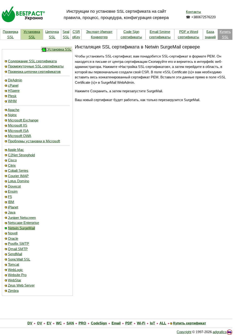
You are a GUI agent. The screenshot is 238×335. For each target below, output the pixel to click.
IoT (152, 323)
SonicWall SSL (19, 259)
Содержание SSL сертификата (32, 61)
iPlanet (13, 207)
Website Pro (17, 275)
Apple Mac (16, 150)
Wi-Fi (141, 323)
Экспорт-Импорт (99, 32)
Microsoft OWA (19, 136)
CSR (76, 32)
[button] (37, 308)
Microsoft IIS (17, 125)
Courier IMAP (18, 176)
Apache (13, 110)
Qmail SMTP (18, 249)
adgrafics (220, 332)
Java (11, 212)
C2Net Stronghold (21, 155)
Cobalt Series (18, 170)
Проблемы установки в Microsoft (34, 141)
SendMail (15, 254)
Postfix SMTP (18, 244)
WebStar (14, 280)
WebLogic (15, 270)
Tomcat (13, 264)
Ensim (13, 191)
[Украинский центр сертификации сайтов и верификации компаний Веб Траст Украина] (23, 14)
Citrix (12, 165)
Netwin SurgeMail (21, 228)
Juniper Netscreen (22, 218)
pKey (76, 37)
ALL (162, 323)
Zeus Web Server (21, 285)
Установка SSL (58, 49)
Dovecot (14, 186)
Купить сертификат (189, 323)
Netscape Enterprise (23, 223)
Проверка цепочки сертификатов (34, 71)
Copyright (184, 332)
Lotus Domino (18, 181)
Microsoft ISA (18, 131)
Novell (12, 233)
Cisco (12, 160)
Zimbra (13, 291)
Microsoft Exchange (23, 120)
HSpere (14, 91)
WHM (12, 101)
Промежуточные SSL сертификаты (36, 66)
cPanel (13, 85)
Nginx (12, 115)
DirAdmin (15, 80)
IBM (11, 202)
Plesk (12, 96)
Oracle (13, 238)
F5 (10, 197)
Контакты (193, 12)
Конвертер (99, 37)
